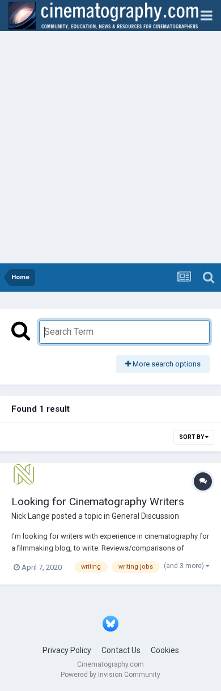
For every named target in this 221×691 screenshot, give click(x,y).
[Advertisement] (110, 147)
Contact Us (121, 650)
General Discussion (145, 516)
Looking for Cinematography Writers (97, 501)
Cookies (165, 650)
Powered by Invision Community (110, 675)
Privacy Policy (66, 650)
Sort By (192, 437)
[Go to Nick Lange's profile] (23, 474)
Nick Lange (30, 516)
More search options (166, 364)
